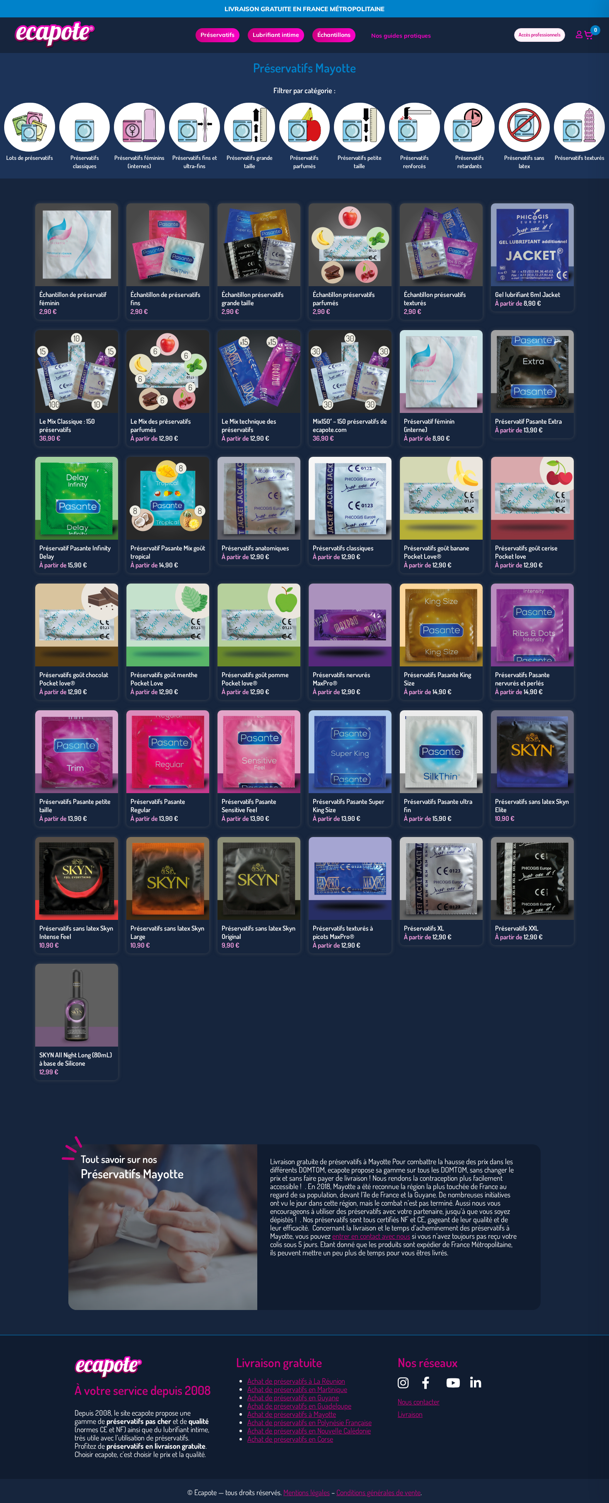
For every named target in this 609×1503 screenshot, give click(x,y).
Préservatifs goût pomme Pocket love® (255, 679)
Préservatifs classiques (343, 548)
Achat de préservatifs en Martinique (297, 1389)
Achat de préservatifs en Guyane (293, 1397)
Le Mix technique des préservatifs (249, 425)
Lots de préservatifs (29, 157)
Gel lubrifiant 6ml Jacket (527, 294)
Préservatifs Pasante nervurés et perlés (522, 679)
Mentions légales (306, 1492)
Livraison (410, 1414)
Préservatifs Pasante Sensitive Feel (249, 805)
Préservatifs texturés (579, 157)
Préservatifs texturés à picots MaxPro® (343, 932)
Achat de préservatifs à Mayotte (291, 1414)
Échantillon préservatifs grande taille (253, 298)
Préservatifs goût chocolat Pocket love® (73, 679)
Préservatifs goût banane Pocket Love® (436, 552)
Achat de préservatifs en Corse (290, 1438)
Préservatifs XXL (517, 928)
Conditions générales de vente (378, 1492)
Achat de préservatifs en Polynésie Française (309, 1422)
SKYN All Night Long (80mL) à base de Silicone (75, 1059)
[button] (588, 35)
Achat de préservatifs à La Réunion (296, 1380)
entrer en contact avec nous (371, 1235)
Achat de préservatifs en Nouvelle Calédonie (309, 1430)
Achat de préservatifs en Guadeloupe (299, 1405)
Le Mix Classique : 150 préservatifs (67, 425)
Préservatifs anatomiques (255, 548)
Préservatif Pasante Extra (528, 421)
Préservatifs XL (424, 928)
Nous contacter (419, 1401)
